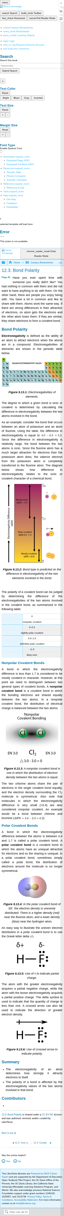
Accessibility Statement (26, 1200)
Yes (8, 1161)
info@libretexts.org (25, 1203)
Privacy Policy (34, 1196)
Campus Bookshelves (42, 262)
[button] (12, 203)
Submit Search (9, 70)
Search (7, 1212)
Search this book (8, 60)
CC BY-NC (48, 1114)
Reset (5, 93)
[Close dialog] (2, 236)
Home (17, 262)
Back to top (7, 1133)
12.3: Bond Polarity (12, 1114)
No (19, 1161)
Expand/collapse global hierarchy (5, 263)
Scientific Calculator (17, 180)
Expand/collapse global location (60, 262)
